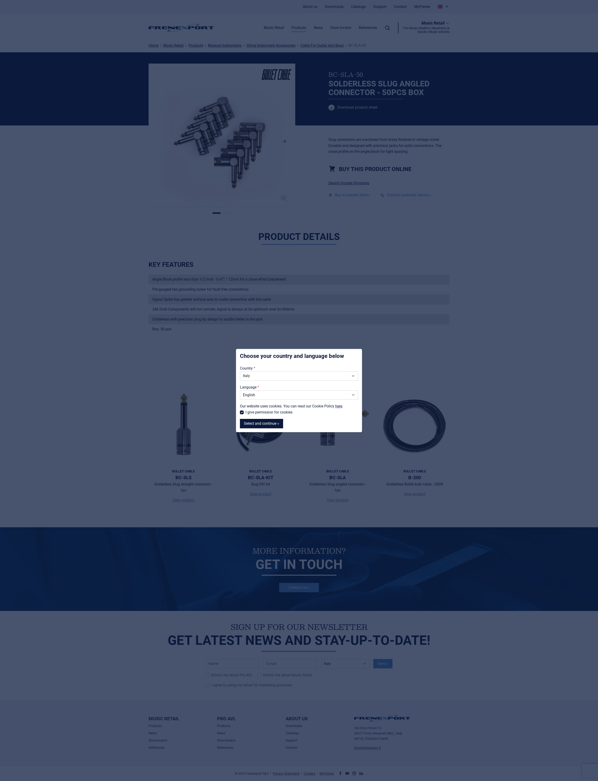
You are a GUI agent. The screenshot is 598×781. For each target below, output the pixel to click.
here (338, 406)
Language (248, 387)
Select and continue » (261, 423)
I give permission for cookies (269, 412)
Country (246, 368)
